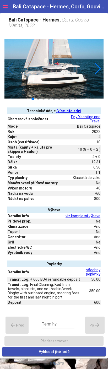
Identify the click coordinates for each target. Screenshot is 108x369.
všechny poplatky (93, 272)
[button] (97, 68)
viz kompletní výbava (83, 216)
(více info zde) (68, 111)
